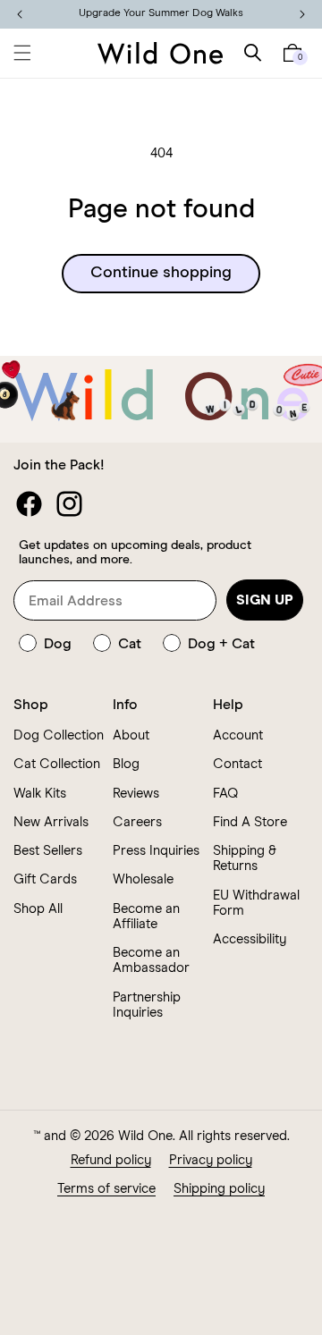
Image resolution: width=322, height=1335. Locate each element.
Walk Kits (39, 793)
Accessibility (249, 939)
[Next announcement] (302, 14)
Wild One (145, 1136)
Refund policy (111, 1160)
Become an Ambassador (151, 960)
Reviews (136, 793)
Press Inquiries (156, 851)
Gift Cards (45, 879)
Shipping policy (219, 1189)
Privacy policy (210, 1160)
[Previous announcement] (19, 14)
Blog (126, 764)
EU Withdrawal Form (256, 903)
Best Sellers (47, 851)
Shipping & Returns (244, 858)
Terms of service (106, 1189)
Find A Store (250, 822)
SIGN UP (264, 600)
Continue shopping (161, 273)
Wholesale (143, 879)
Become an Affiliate (146, 916)
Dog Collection (58, 735)
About (131, 735)
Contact (237, 764)
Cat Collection (56, 764)
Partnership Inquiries (147, 1005)
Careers (137, 822)
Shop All (38, 909)
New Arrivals (51, 822)
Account (238, 735)
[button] (22, 52)
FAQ (225, 793)
